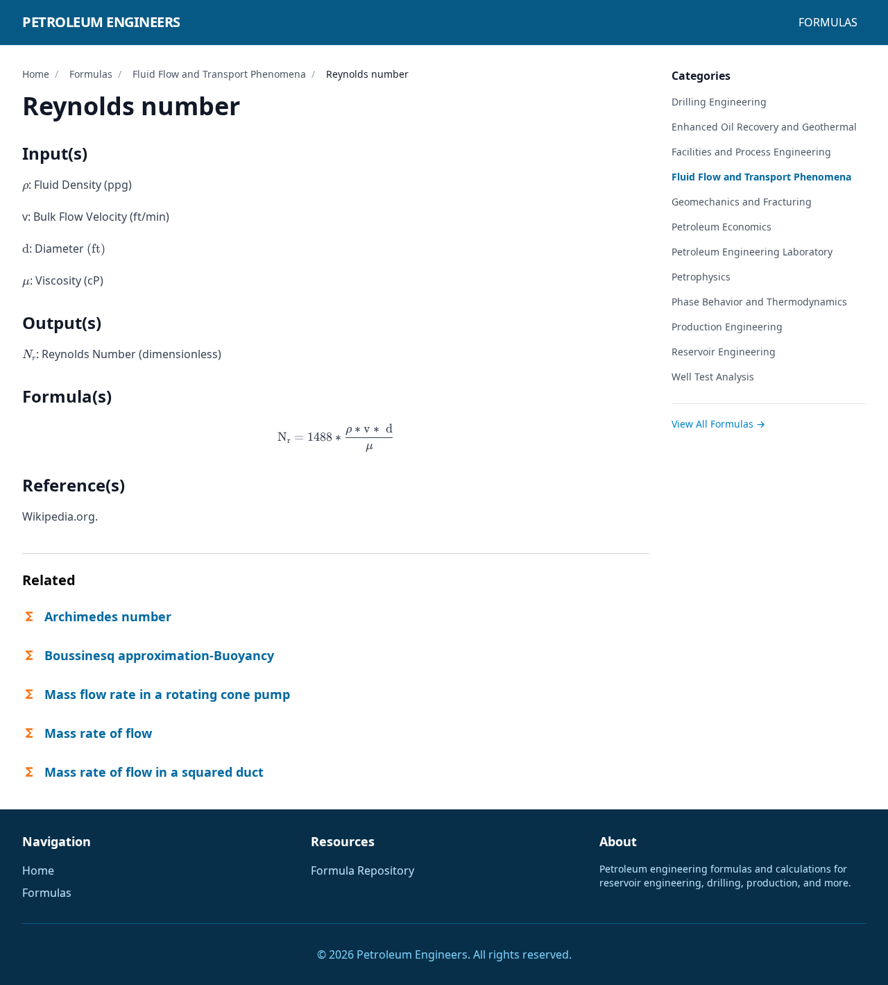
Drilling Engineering (719, 101)
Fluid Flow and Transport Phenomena (219, 74)
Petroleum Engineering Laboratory (752, 251)
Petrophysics (701, 276)
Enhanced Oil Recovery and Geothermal (764, 126)
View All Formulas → (718, 423)
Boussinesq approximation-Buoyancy (159, 655)
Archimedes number (107, 616)
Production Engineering (727, 326)
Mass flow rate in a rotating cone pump (167, 694)
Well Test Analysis (713, 376)
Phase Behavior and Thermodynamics (759, 301)
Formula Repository (362, 870)
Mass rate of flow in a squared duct (154, 772)
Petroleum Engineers (101, 21)
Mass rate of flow (98, 733)
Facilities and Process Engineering (751, 151)
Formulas (828, 22)
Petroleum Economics (721, 226)
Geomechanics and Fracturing (742, 201)
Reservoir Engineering (724, 351)
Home (35, 74)
